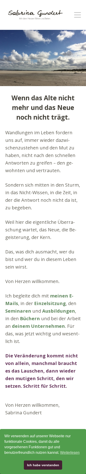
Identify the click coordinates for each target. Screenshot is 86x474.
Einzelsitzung (50, 303)
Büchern (30, 318)
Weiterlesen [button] (70, 452)
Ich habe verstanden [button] (43, 465)
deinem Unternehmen (38, 326)
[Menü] (77, 14)
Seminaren (18, 311)
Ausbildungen (58, 311)
